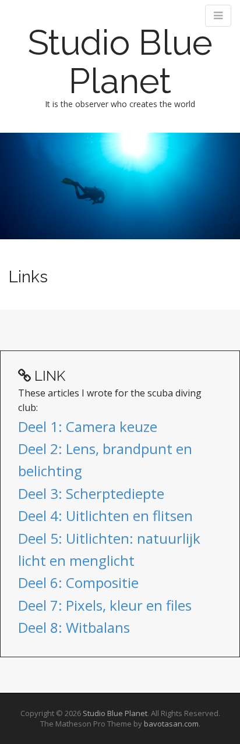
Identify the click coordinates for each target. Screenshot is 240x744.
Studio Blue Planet (120, 61)
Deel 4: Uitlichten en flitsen (105, 515)
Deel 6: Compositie (78, 582)
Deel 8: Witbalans (74, 627)
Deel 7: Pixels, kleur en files (105, 605)
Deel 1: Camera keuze (87, 426)
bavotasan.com (171, 723)
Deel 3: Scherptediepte (91, 493)
